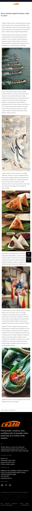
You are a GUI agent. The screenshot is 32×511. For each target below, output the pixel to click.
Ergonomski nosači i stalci (8, 462)
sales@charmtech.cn (6, 478)
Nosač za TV (4, 458)
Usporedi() (29, 259)
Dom (2, 503)
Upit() (29, 254)
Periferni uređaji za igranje (8, 464)
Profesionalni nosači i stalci (8, 460)
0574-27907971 (5, 476)
